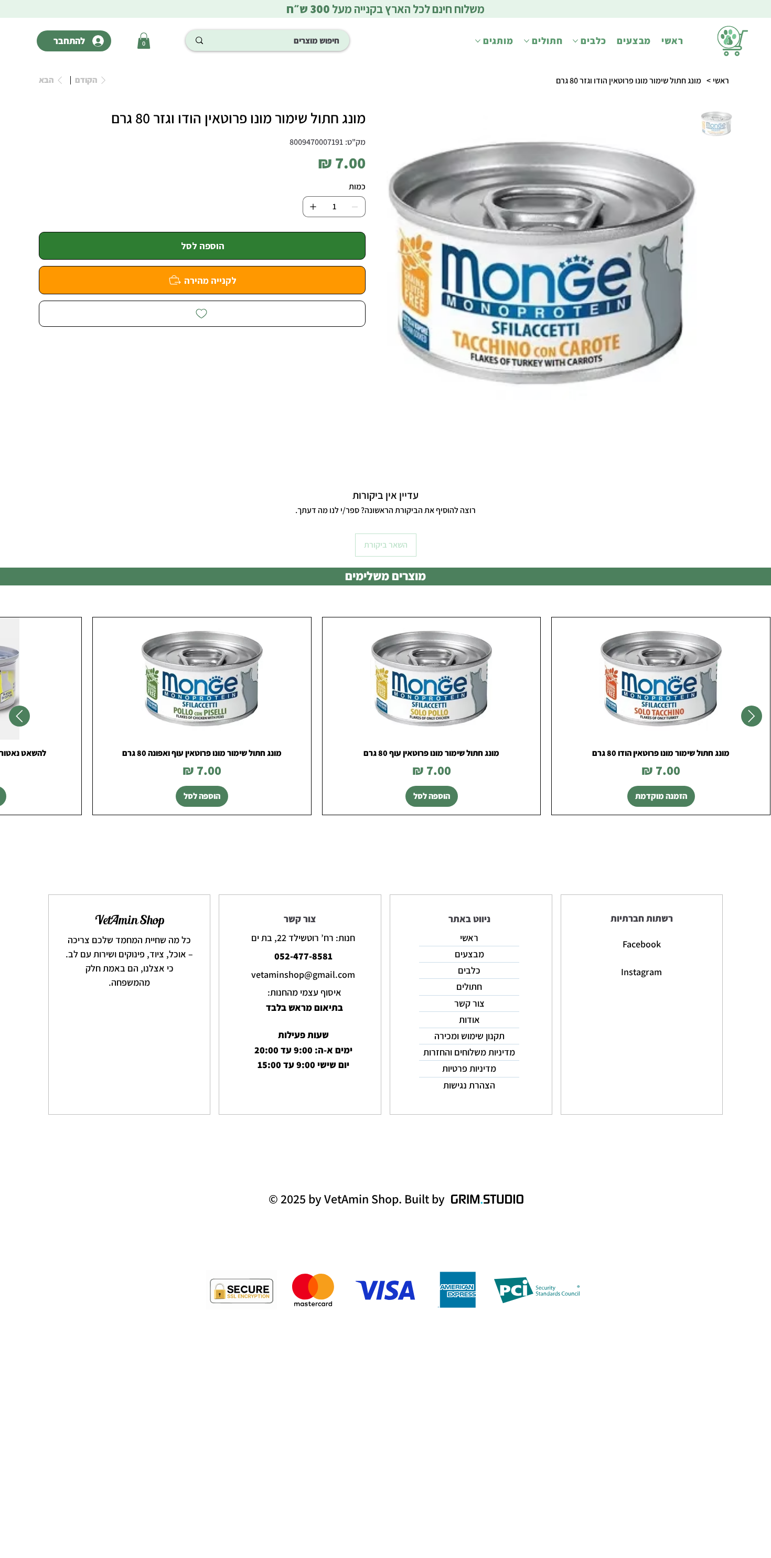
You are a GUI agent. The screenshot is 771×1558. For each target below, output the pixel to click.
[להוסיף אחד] (313, 206)
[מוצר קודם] (751, 716)
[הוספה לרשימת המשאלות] (202, 314)
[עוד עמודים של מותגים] (477, 41)
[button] (144, 41)
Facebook (642, 944)
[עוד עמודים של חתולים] (526, 41)
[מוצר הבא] (19, 716)
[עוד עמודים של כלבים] (575, 41)
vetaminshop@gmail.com (303, 974)
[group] (385, 716)
